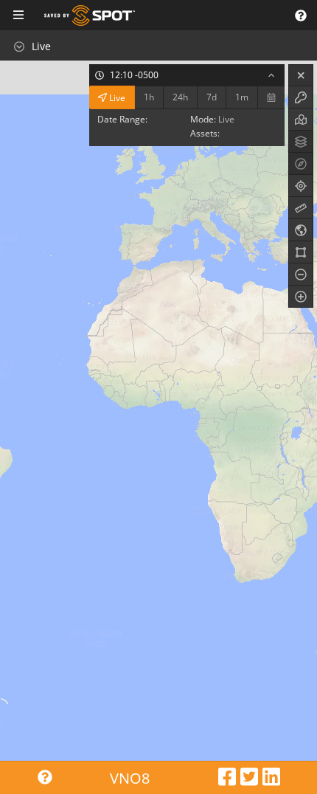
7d (211, 97)
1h (149, 97)
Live (116, 97)
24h (180, 97)
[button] (300, 15)
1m (241, 97)
